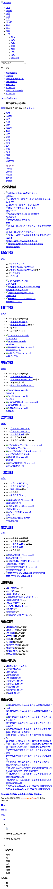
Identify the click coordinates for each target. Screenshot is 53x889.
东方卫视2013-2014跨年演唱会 (19, 576)
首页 (8, 8)
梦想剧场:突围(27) (18, 547)
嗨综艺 (10, 609)
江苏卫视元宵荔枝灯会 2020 (18, 448)
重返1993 (12, 654)
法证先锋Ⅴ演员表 (15, 690)
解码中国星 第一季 (14, 558)
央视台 (9, 172)
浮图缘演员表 (13, 675)
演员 (13, 40)
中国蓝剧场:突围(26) (19, 322)
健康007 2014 (11, 338)
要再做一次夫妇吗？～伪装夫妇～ (20, 232)
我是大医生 (15, 489)
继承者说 (10, 393)
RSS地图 (13, 794)
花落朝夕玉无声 (13, 247)
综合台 (9, 181)
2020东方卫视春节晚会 (16, 570)
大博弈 (10, 642)
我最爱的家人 (13, 651)
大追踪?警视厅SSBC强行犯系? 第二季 (22, 205)
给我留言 (38, 794)
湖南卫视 (7, 253)
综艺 (8, 19)
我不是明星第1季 (13, 350)
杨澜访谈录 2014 (13, 509)
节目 (13, 49)
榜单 (13, 52)
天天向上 (14, 276)
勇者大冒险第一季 (14, 91)
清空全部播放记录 (9, 98)
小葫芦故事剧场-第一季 (17, 606)
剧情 (13, 37)
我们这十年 (12, 630)
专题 (13, 46)
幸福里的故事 (12, 521)
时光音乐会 (15, 273)
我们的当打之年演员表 (17, 666)
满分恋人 (10, 196)
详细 (3, 259)
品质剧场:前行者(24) (19, 483)
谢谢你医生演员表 (15, 681)
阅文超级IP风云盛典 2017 (17, 290)
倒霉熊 (9, 76)
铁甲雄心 (10, 344)
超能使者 (11, 648)
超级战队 (10, 460)
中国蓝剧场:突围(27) (19, 325)
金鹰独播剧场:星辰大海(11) (22, 267)
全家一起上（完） (14, 302)
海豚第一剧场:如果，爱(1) (21, 377)
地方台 (9, 175)
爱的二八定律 (13, 645)
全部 (8, 34)
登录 (3, 108)
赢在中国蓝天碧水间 (15, 466)
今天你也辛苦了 (17, 264)
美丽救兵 (10, 411)
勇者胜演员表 (14, 693)
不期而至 (11, 633)
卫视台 (9, 169)
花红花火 (10, 85)
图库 (8, 28)
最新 (13, 55)
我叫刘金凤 (12, 627)
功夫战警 (11, 591)
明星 (8, 31)
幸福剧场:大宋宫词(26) (20, 429)
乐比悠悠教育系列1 (15, 79)
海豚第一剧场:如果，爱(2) (21, 380)
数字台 (9, 178)
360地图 (29, 794)
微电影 (9, 22)
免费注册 (31, 108)
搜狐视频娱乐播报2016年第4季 (20, 597)
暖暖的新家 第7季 (13, 503)
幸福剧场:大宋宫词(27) (20, 431)
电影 (8, 14)
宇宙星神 (10, 88)
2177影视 (7, 3)
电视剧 (9, 11)
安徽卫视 (7, 362)
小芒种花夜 (11, 296)
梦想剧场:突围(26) (18, 544)
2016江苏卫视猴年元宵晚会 (18, 454)
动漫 (8, 16)
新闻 (8, 25)
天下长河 (11, 636)
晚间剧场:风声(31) (18, 495)
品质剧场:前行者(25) (19, 486)
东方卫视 (7, 527)
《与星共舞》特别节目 (16, 564)
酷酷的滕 (11, 612)
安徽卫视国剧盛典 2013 (16, 405)
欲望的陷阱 (11, 217)
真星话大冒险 (12, 356)
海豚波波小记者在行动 (18, 615)
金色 (8, 223)
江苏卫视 (7, 417)
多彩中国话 (11, 284)
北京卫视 (7, 472)
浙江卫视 (7, 307)
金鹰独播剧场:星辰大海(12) (22, 270)
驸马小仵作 (11, 211)
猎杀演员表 (12, 672)
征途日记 (10, 399)
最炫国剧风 (11, 73)
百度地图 (22, 794)
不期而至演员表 (14, 678)
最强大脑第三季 (17, 434)
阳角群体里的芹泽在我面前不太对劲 (21, 241)
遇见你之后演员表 (15, 684)
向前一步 (10, 515)
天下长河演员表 (14, 669)
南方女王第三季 (14, 603)
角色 (13, 43)
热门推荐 (10, 166)
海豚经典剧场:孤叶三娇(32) (22, 385)
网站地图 (15, 58)
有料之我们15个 (14, 594)
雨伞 (9, 639)
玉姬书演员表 (13, 687)
